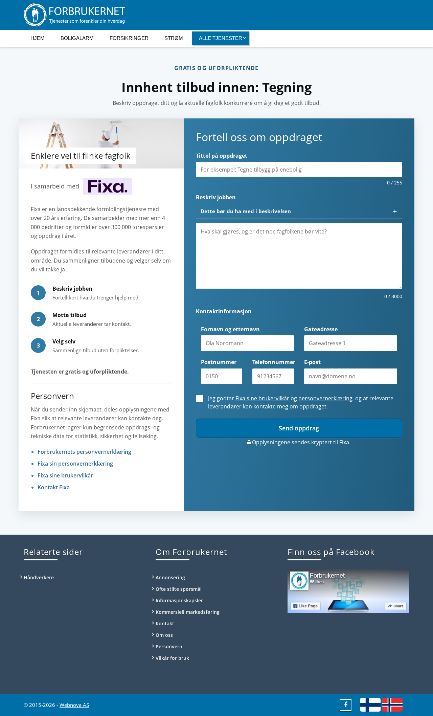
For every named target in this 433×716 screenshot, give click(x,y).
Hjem (37, 38)
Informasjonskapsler (179, 600)
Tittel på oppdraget (221, 155)
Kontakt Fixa (54, 487)
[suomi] (370, 704)
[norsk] (392, 704)
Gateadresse (321, 329)
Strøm (173, 38)
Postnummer (218, 362)
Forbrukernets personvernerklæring (84, 451)
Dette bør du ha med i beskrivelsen (246, 211)
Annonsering (170, 577)
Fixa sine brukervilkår (65, 475)
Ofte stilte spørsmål (179, 589)
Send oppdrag (299, 428)
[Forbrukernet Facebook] (345, 704)
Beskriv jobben (216, 197)
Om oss (164, 635)
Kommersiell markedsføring (188, 612)
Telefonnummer (273, 362)
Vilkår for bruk (172, 658)
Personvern (169, 646)
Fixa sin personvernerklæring (75, 463)
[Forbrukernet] (216, 14)
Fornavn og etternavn (230, 329)
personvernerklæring (325, 398)
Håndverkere (39, 577)
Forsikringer (129, 38)
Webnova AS (74, 704)
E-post (312, 362)
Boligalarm (77, 38)
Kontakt (165, 623)
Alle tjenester (220, 38)
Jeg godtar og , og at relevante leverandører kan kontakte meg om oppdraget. (300, 402)
